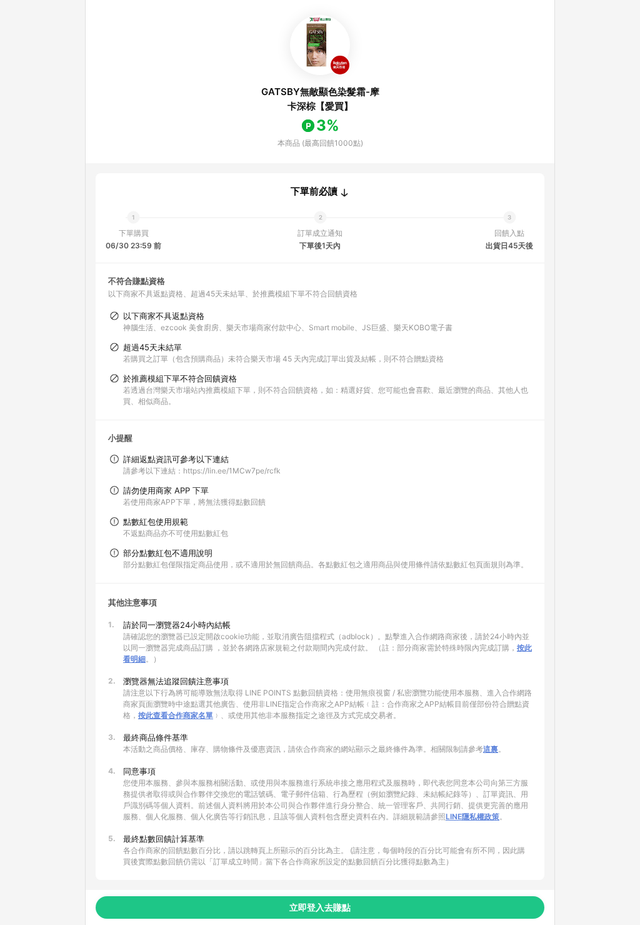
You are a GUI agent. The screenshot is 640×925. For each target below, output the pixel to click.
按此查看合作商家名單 (175, 715)
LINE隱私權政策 (472, 816)
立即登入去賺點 (320, 907)
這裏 (490, 749)
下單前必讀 (314, 191)
